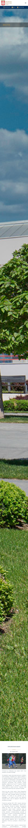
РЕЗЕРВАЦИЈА (7, 7)
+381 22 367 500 (21, 7)
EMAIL (14, 7)
